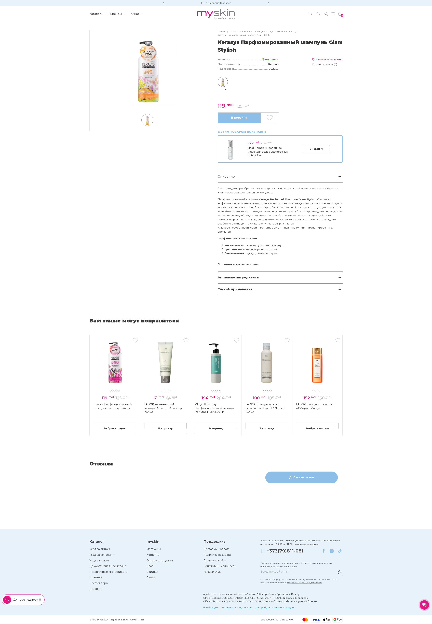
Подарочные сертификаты (108, 571)
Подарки (95, 588)
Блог (149, 566)
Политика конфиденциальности (304, 582)
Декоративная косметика (107, 566)
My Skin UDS (212, 571)
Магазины (153, 549)
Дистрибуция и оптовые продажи (275, 607)
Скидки (152, 571)
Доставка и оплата (217, 549)
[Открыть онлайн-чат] (424, 605)
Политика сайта (215, 560)
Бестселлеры (98, 583)
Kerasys (273, 64)
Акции (151, 577)
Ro (310, 13)
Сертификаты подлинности (236, 607)
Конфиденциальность (220, 566)
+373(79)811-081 (285, 551)
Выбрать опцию (114, 428)
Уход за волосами (101, 554)
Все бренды (210, 607)
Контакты (153, 554)
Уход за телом (99, 560)
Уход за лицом (99, 549)
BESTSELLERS (216, 3)
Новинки (96, 577)
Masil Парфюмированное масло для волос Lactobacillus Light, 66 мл (267, 151)
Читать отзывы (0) (326, 64)
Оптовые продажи (159, 560)
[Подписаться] (339, 571)
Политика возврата (217, 554)
